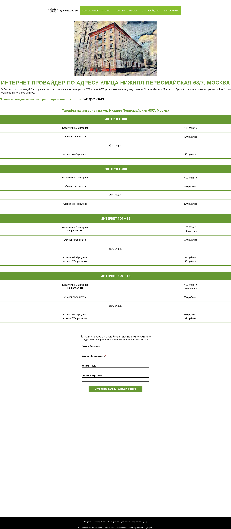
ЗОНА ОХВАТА (171, 11)
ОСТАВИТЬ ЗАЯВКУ (126, 11)
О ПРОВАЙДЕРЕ (150, 11)
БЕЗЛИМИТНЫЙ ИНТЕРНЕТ (97, 11)
